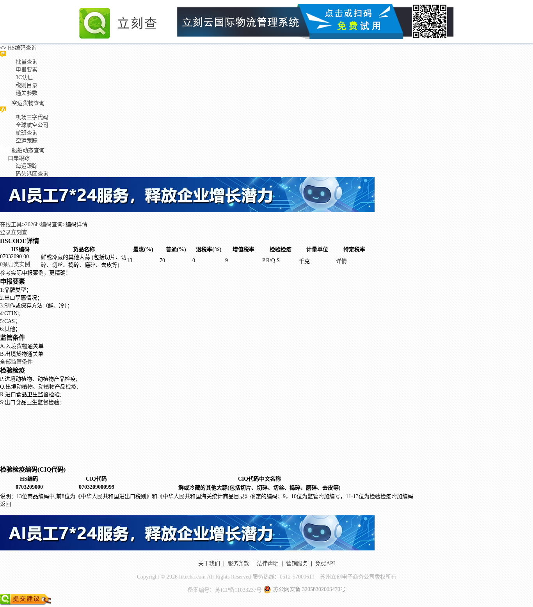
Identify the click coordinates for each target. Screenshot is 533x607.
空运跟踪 (26, 141)
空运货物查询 (28, 103)
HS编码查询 (21, 48)
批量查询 (26, 62)
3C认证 (24, 77)
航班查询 (26, 133)
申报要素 (26, 70)
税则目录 (26, 85)
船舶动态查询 (28, 150)
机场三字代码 (32, 117)
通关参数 (26, 93)
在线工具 (11, 224)
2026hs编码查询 (43, 224)
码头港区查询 (32, 174)
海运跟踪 (26, 166)
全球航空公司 (32, 125)
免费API (325, 563)
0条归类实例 (15, 264)
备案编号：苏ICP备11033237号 (225, 590)
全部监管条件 (16, 362)
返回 (5, 504)
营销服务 (297, 563)
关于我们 (209, 563)
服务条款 (238, 563)
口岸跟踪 (19, 158)
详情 (341, 261)
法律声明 (268, 563)
